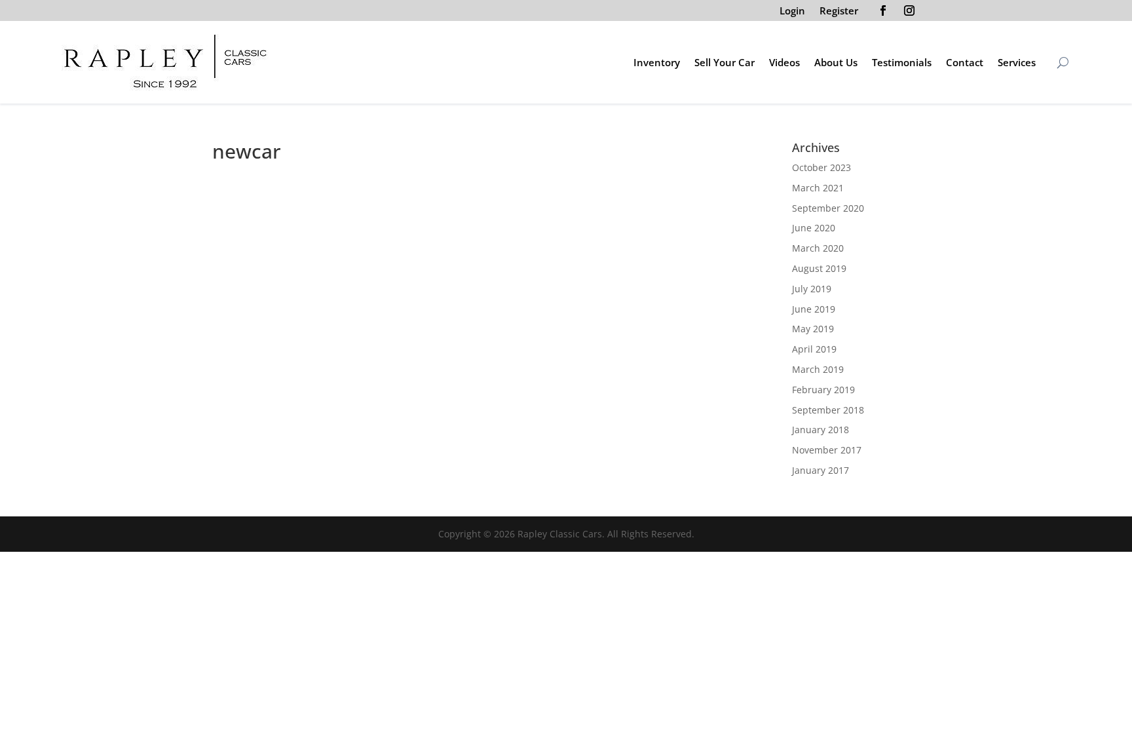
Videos (784, 62)
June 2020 (813, 228)
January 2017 (820, 470)
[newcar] (294, 174)
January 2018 (820, 429)
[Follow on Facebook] (883, 10)
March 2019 (818, 369)
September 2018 (828, 410)
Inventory (656, 62)
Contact (964, 62)
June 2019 (813, 309)
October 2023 (821, 167)
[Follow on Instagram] (909, 10)
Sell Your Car (724, 62)
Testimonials (902, 62)
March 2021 (818, 188)
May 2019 (813, 328)
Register (839, 11)
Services (1017, 62)
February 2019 (823, 389)
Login (792, 11)
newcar (405, 200)
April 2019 (814, 349)
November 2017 (826, 450)
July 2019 (811, 288)
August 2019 (819, 268)
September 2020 (828, 208)
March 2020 (818, 248)
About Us (836, 62)
